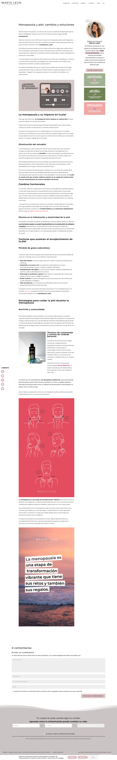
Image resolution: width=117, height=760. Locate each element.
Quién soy (66, 3)
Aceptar (72, 757)
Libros (83, 3)
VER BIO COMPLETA (94, 70)
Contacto (75, 3)
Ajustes (93, 757)
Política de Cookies (44, 752)
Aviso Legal (18, 752)
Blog (98, 3)
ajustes (61, 758)
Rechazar (82, 757)
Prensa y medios (8, 752)
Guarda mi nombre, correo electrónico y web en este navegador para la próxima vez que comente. (48, 691)
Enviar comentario (93, 696)
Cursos (91, 3)
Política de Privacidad (30, 752)
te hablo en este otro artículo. (38, 211)
